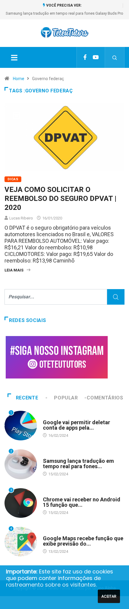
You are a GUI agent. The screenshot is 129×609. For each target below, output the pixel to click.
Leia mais (13, 270)
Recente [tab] (27, 398)
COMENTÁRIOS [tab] (105, 398)
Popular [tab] (66, 398)
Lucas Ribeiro (21, 218)
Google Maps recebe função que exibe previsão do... (83, 541)
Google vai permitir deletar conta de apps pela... (76, 425)
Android (50, 417)
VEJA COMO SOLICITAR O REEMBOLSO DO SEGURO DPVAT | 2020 (60, 198)
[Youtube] (96, 57)
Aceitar (108, 596)
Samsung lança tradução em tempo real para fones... (78, 463)
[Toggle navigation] (14, 57)
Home (18, 78)
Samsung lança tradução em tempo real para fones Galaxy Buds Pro (64, 13)
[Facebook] (85, 57)
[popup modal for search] (114, 57)
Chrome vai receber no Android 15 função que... (81, 502)
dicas (13, 179)
